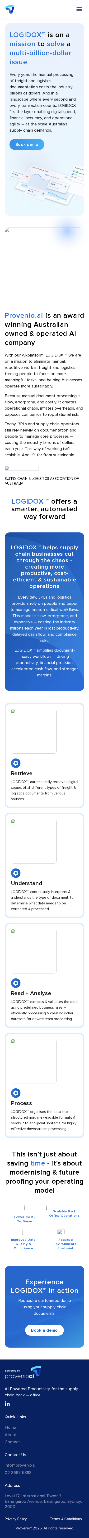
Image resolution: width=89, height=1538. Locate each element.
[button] (79, 9)
